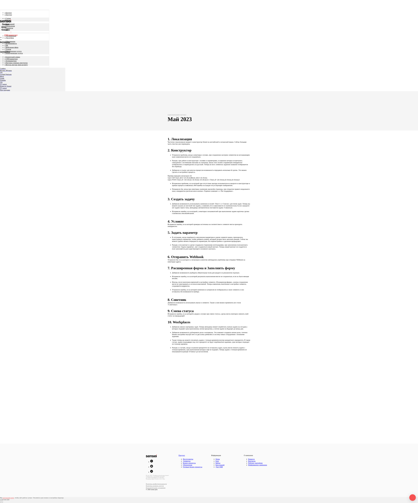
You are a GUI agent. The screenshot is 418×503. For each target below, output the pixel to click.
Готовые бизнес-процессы (192, 467)
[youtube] (151, 467)
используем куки (8, 498)
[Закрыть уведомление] (1, 502)
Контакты (251, 461)
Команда (251, 459)
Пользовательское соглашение (155, 488)
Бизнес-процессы (189, 463)
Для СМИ (219, 467)
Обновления (187, 465)
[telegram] (151, 472)
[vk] (151, 462)
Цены (218, 459)
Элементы (186, 461)
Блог (217, 461)
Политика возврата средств (155, 486)
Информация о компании (257, 465)
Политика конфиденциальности (156, 484)
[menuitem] (8, 13)
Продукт (182, 455)
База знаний (220, 465)
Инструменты (188, 459)
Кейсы (218, 463)
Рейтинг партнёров (255, 463)
